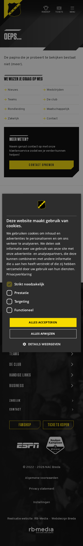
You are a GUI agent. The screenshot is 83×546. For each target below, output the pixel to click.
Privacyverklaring (19, 274)
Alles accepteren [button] (43, 322)
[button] (41, 344)
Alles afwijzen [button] (43, 334)
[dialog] (41, 273)
